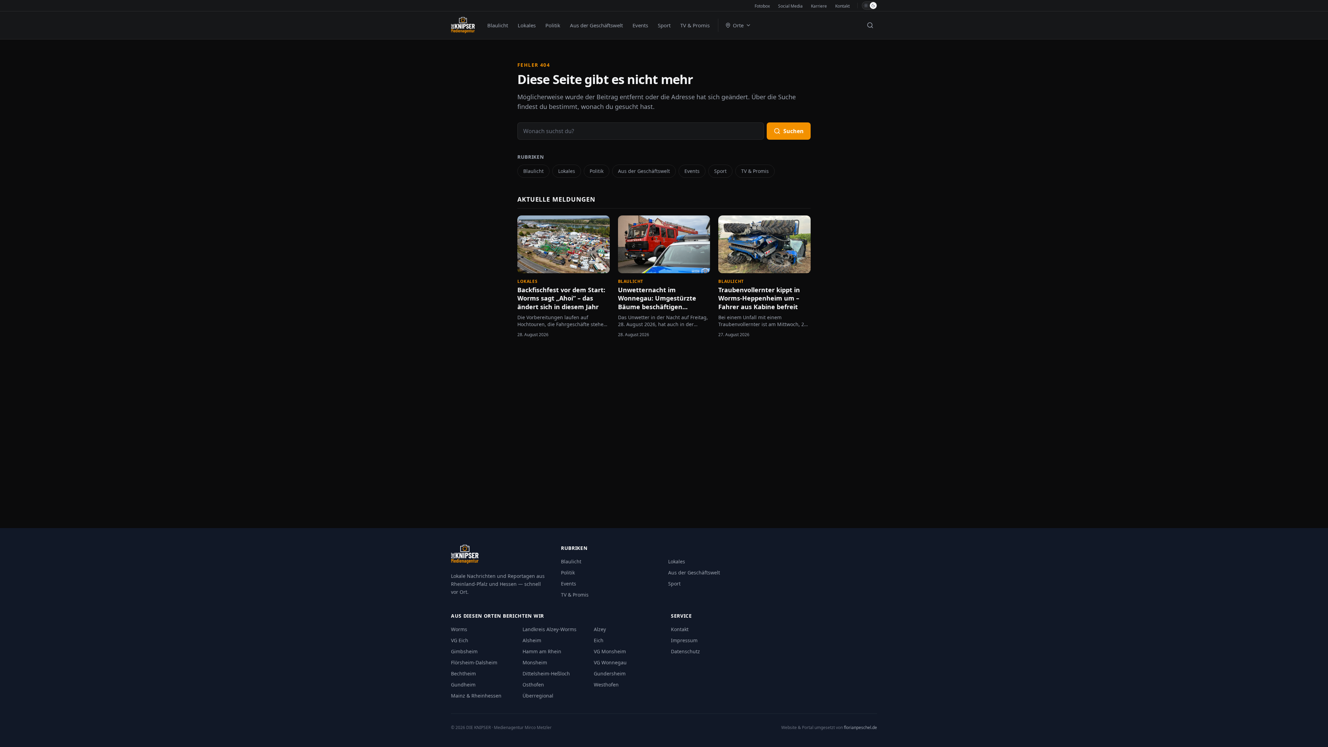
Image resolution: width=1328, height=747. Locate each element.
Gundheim (463, 684)
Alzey (600, 629)
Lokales (527, 25)
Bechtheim (463, 673)
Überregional (538, 695)
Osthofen (533, 684)
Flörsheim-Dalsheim (474, 662)
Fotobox (762, 6)
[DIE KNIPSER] (463, 25)
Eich (598, 640)
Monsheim (535, 662)
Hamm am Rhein (542, 651)
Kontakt (842, 6)
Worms (459, 629)
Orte (738, 25)
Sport (664, 25)
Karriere (819, 6)
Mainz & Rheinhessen (476, 695)
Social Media (790, 6)
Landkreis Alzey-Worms (550, 629)
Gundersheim (610, 673)
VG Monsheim (610, 651)
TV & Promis (695, 25)
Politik (552, 25)
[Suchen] (870, 25)
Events (640, 25)
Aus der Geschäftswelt (596, 25)
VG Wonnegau (610, 662)
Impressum (684, 640)
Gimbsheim (464, 651)
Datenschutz (685, 651)
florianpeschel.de (860, 727)
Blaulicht (497, 25)
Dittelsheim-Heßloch (546, 673)
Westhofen (606, 684)
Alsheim (532, 640)
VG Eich (459, 640)
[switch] (869, 5)
